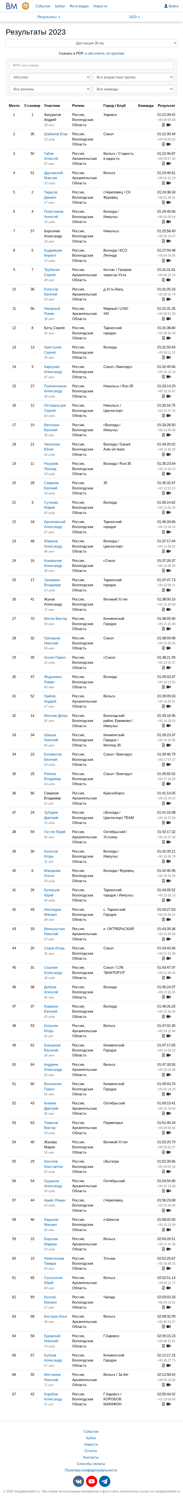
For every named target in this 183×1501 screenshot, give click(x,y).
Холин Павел (55, 657)
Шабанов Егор (55, 134)
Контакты (91, 1457)
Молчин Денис (56, 716)
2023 (133, 17)
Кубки (60, 6)
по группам (115, 53)
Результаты (47, 17)
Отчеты (91, 1451)
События (43, 6)
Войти (173, 6)
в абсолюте (94, 53)
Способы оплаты (91, 1464)
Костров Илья (55, 1316)
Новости (100, 6)
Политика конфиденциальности (91, 1470)
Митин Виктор (55, 618)
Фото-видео (79, 6)
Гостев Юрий (54, 832)
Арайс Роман (54, 1200)
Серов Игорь (54, 948)
